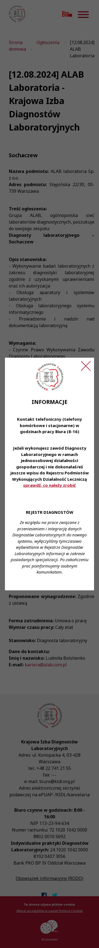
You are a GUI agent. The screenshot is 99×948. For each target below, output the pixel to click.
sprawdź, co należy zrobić (49, 485)
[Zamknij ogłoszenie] (86, 366)
